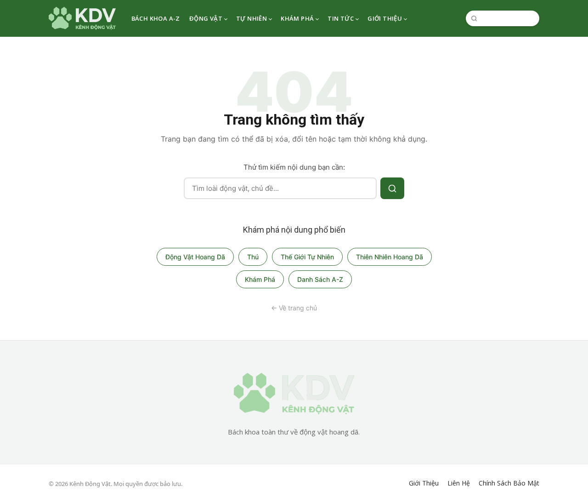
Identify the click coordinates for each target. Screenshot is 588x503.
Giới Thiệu (385, 18)
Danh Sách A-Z (320, 279)
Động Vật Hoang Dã (195, 257)
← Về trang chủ (294, 308)
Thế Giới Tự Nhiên (307, 257)
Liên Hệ (458, 483)
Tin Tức (341, 18)
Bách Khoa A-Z (155, 18)
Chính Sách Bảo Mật (509, 483)
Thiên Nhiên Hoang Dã (389, 257)
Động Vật (205, 18)
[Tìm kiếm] (392, 188)
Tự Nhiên (251, 18)
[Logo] (82, 18)
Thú (253, 257)
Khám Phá (297, 18)
